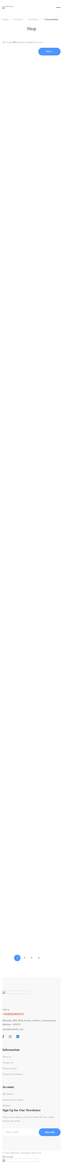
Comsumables (11, 291)
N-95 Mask (9, 885)
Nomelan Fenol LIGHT (16, 473)
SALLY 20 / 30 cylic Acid (17, 532)
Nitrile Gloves (10, 944)
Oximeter (7, 237)
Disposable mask (12, 355)
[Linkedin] (17, 1036)
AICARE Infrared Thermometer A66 (24, 119)
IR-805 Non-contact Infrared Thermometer (27, 178)
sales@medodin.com (12, 1029)
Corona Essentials (14, 114)
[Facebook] (3, 1036)
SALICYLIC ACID (13, 296)
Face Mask (8, 826)
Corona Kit (9, 708)
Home (5, 19)
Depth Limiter (10, 767)
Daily (5, 585)
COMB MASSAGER (15, 591)
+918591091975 (13, 1014)
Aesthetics (33, 19)
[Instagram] (10, 1036)
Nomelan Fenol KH (14, 414)
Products (18, 19)
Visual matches (11, 649)
